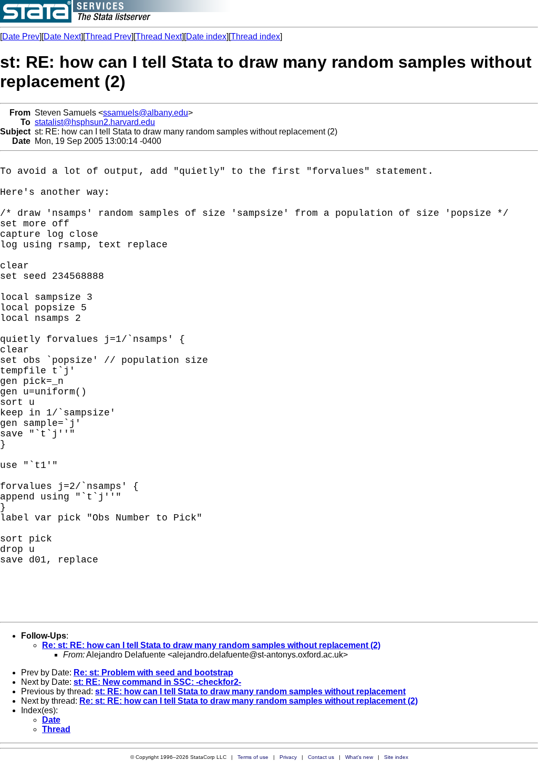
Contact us (321, 757)
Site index (396, 757)
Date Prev (20, 36)
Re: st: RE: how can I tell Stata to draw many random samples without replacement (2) (211, 645)
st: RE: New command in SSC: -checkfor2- (157, 681)
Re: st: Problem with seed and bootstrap (153, 672)
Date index (206, 36)
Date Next (62, 36)
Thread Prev (108, 36)
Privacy (288, 757)
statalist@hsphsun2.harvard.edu (95, 122)
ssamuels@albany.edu (145, 112)
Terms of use (252, 757)
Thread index (255, 36)
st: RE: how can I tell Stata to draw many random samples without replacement (250, 691)
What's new (359, 757)
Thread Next (159, 36)
